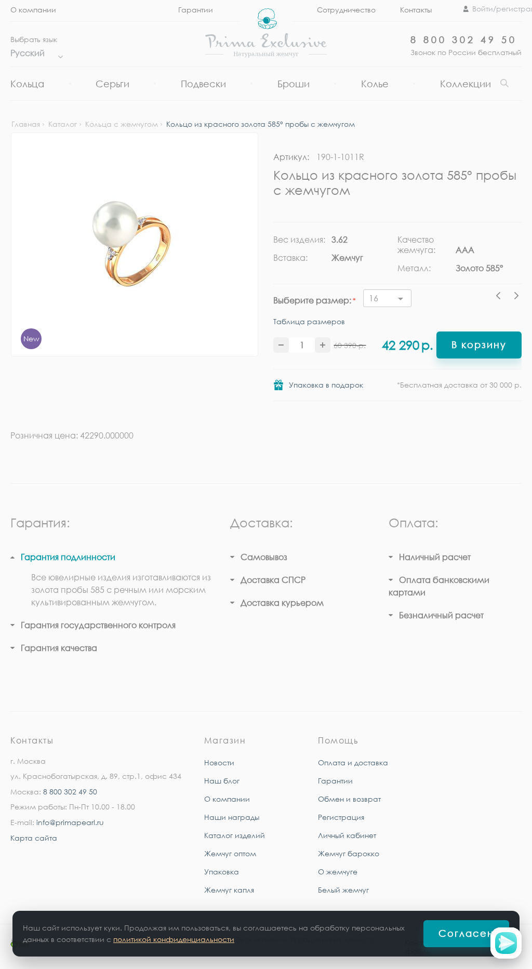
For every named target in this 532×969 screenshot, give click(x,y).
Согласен (466, 933)
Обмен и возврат (349, 798)
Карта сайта (33, 837)
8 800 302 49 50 (463, 39)
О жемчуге (337, 871)
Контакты (416, 9)
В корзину (479, 344)
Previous (501, 297)
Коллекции (465, 83)
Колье (375, 83)
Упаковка (221, 871)
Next (516, 297)
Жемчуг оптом (230, 853)
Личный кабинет (347, 835)
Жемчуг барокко (348, 853)
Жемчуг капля (229, 889)
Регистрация (341, 817)
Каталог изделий (234, 835)
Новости (219, 762)
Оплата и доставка (353, 762)
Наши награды (231, 817)
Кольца (27, 83)
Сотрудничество (346, 9)
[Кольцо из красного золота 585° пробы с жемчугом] (134, 244)
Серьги (112, 83)
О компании (33, 9)
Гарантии (335, 780)
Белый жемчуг (343, 889)
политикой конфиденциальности (173, 939)
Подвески (203, 83)
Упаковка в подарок (326, 384)
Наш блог (222, 780)
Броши (293, 83)
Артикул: (291, 157)
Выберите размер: (312, 300)
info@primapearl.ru (70, 822)
